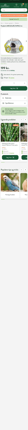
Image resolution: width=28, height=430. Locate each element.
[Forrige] (21, 119)
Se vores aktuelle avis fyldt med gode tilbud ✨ (14, 15)
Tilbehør (17, 23)
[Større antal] (24, 83)
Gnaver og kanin (9, 23)
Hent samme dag (14, 1)
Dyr (2, 23)
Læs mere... (4, 63)
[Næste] (25, 119)
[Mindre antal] (3, 83)
